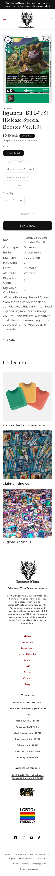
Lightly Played (19, 161)
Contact (27, 678)
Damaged (16, 186)
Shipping (7, 140)
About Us (27, 642)
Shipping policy (39, 864)
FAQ (27, 666)
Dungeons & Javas (25, 854)
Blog (27, 684)
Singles (27, 660)
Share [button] (11, 340)
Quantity (8, 193)
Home (27, 636)
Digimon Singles (16, 484)
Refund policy (25, 859)
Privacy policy (41, 859)
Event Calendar (27, 654)
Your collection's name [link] (22, 425)
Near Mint (15, 153)
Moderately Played (22, 170)
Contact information (29, 869)
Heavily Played (19, 178)
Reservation (27, 648)
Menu (27, 672)
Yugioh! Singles (15, 542)
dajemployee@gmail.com (31, 708)
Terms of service (20, 864)
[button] (5, 20)
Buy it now (27, 225)
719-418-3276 (34, 702)
